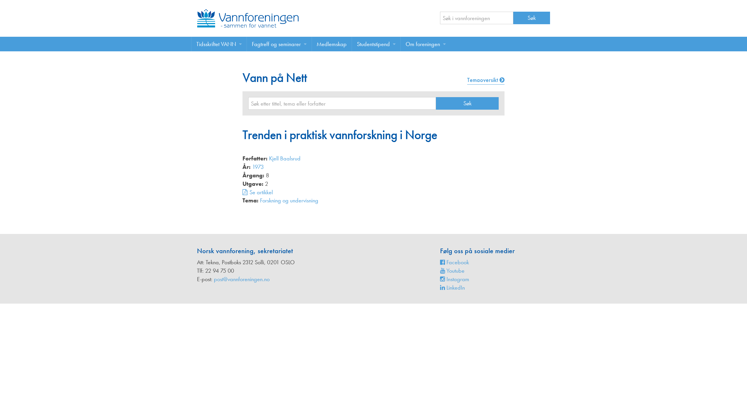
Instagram (457, 279)
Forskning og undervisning (289, 200)
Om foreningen (423, 44)
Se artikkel (261, 192)
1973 (258, 167)
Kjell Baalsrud (285, 158)
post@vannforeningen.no (242, 279)
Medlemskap (332, 44)
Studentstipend (373, 44)
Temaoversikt (483, 80)
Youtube (455, 270)
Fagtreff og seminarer (276, 44)
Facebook (457, 262)
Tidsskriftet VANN (216, 44)
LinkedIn (455, 287)
